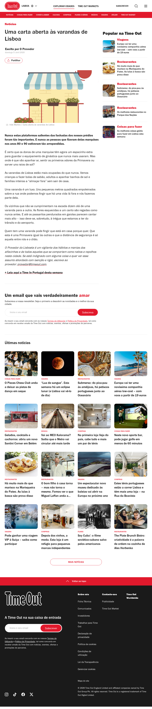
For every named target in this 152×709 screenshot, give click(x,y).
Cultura (56, 15)
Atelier (114, 15)
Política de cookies (87, 644)
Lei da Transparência (88, 662)
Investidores (84, 616)
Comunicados (84, 609)
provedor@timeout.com (31, 264)
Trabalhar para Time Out (88, 625)
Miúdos (94, 15)
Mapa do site (83, 681)
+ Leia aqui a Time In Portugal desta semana (34, 273)
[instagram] (6, 694)
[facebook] (23, 694)
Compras (67, 15)
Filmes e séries (81, 15)
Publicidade (108, 602)
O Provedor (27, 49)
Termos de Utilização (56, 321)
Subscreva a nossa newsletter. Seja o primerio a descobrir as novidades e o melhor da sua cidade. (49, 303)
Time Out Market (128, 15)
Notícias (9, 15)
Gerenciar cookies (86, 669)
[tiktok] (15, 694)
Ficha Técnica (84, 602)
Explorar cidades (63, 6)
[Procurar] (136, 6)
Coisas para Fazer (25, 15)
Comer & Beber (42, 15)
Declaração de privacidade (85, 636)
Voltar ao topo (79, 581)
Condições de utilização (84, 653)
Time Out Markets (88, 6)
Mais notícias (76, 562)
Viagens (104, 15)
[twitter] (31, 694)
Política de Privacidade (77, 321)
